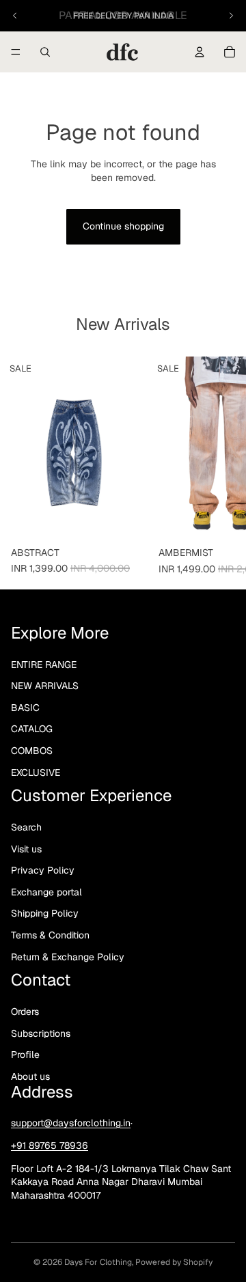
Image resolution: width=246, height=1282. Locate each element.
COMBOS (32, 750)
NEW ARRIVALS (45, 686)
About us (30, 1076)
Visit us (26, 848)
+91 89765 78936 (49, 1145)
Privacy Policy (42, 870)
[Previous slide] (15, 16)
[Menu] (15, 52)
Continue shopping (123, 226)
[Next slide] (231, 16)
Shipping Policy (45, 913)
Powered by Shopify (174, 1262)
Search (26, 827)
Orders (25, 1011)
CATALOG (32, 729)
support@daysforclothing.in (71, 1122)
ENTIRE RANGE (44, 664)
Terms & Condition (50, 935)
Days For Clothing (98, 1262)
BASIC (25, 707)
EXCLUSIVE (35, 772)
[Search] (45, 52)
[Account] (199, 52)
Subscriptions (40, 1033)
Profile (25, 1054)
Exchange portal (46, 892)
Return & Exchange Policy (67, 956)
